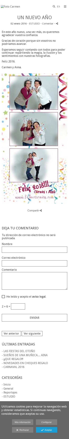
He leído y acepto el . (25, 296)
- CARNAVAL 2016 (13, 367)
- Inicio (6, 384)
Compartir (33, 210)
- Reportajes (9, 392)
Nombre (7, 244)
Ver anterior (11, 333)
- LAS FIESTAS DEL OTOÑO (18, 351)
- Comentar (47, 23)
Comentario (9, 269)
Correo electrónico (13, 257)
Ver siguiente (32, 333)
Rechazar (23, 430)
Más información (23, 422)
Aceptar (48, 430)
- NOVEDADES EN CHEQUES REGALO (25, 363)
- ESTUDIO (8, 396)
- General (7, 388)
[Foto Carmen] (10, 6)
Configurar (46, 422)
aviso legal (39, 296)
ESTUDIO (34, 23)
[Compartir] (57, 23)
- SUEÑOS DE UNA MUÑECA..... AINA (25, 355)
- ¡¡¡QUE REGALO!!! (12, 359)
